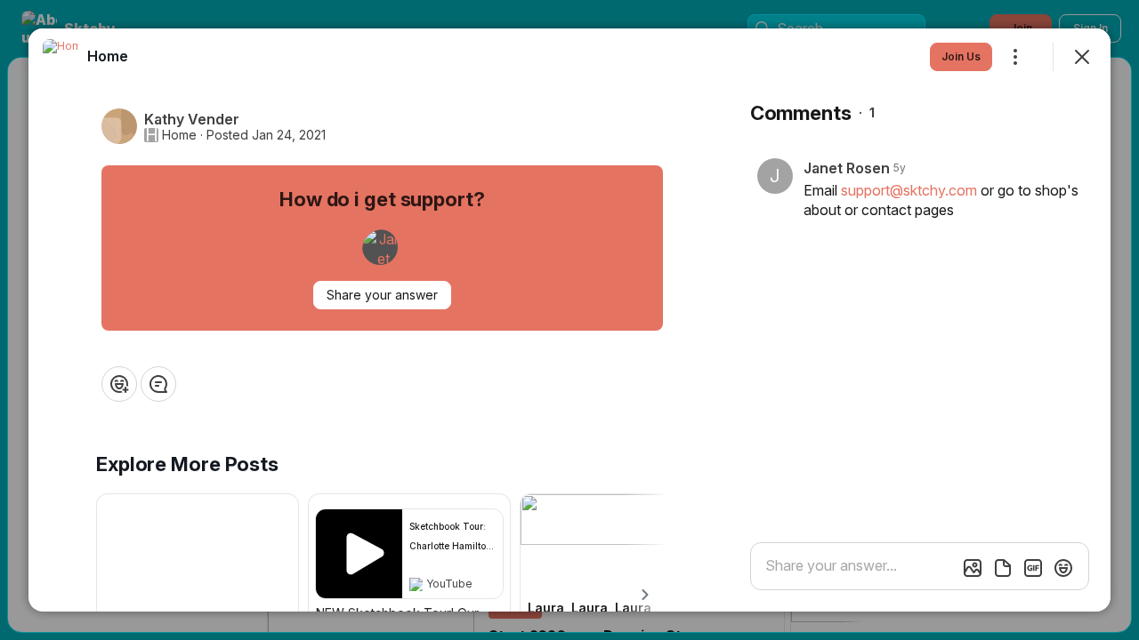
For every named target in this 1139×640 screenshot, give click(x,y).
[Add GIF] (1033, 568)
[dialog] (569, 320)
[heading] (107, 56)
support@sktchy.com (909, 190)
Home (179, 135)
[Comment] (158, 384)
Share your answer (382, 294)
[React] (119, 384)
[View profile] (60, 57)
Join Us (961, 56)
